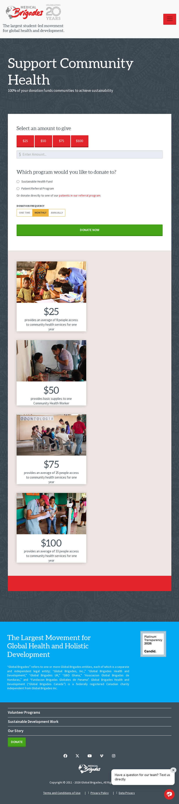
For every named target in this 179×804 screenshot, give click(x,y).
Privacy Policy (100, 793)
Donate (17, 742)
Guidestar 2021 (153, 644)
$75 (61, 141)
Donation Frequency (30, 205)
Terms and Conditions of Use (62, 793)
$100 (79, 141)
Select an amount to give (44, 128)
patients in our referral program (79, 195)
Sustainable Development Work (33, 721)
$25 (25, 141)
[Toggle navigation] (169, 19)
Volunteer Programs (24, 712)
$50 (43, 141)
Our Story (15, 730)
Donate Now (89, 230)
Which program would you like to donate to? (66, 172)
